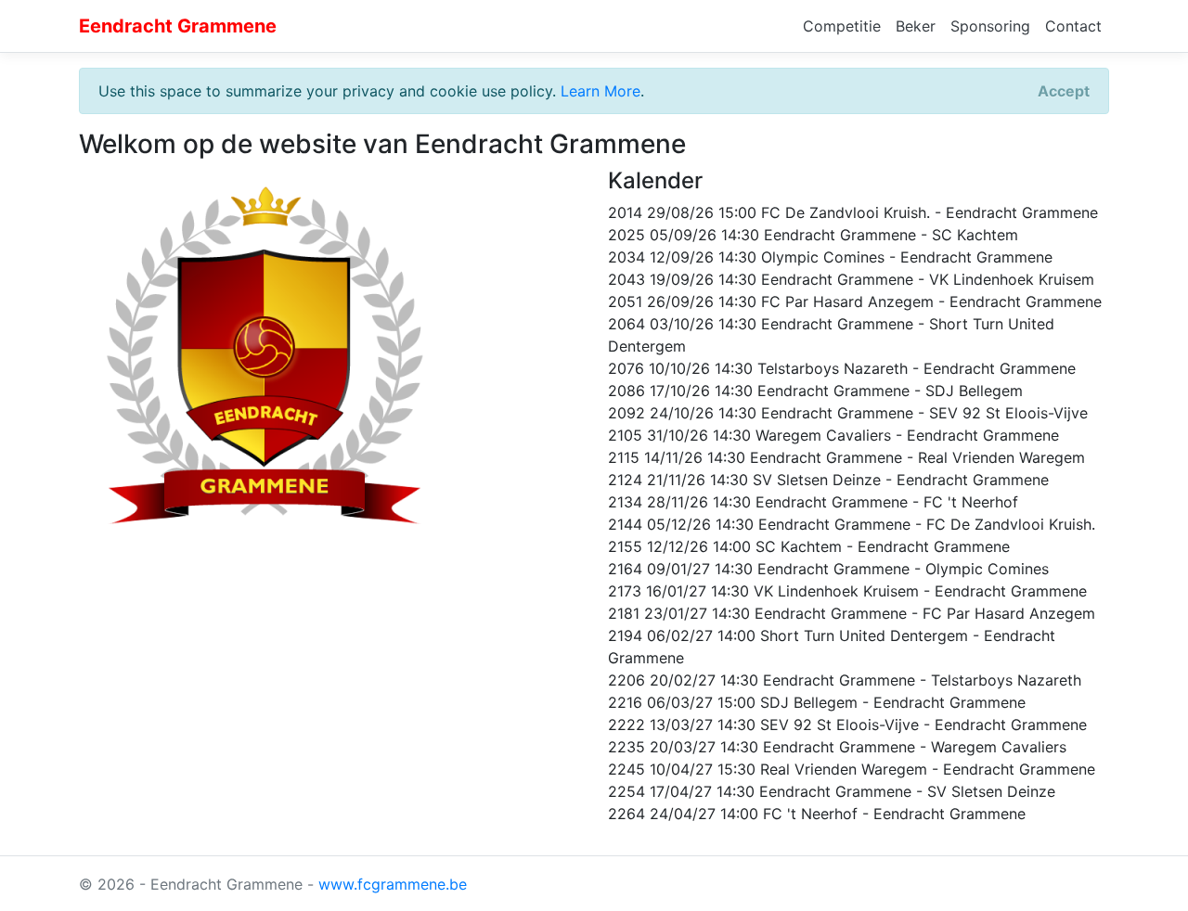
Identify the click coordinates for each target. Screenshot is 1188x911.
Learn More (600, 91)
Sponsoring (990, 26)
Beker (916, 26)
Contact (1073, 26)
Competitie (842, 26)
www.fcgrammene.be (392, 884)
